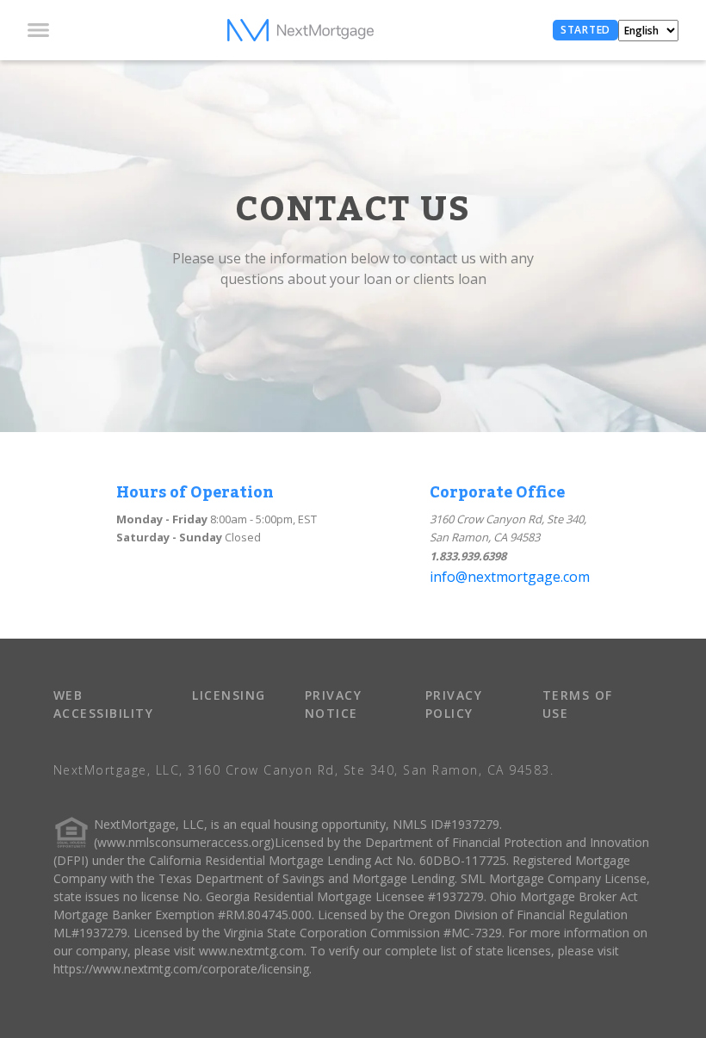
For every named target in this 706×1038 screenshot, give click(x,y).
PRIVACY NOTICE (333, 704)
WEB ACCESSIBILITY (103, 704)
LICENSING (229, 695)
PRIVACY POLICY (454, 704)
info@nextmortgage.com (510, 576)
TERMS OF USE (577, 704)
